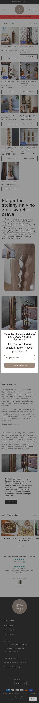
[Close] (35, 332)
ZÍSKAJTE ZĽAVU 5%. (19, 365)
